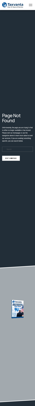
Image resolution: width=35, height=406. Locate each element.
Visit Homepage (11, 158)
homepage (16, 133)
